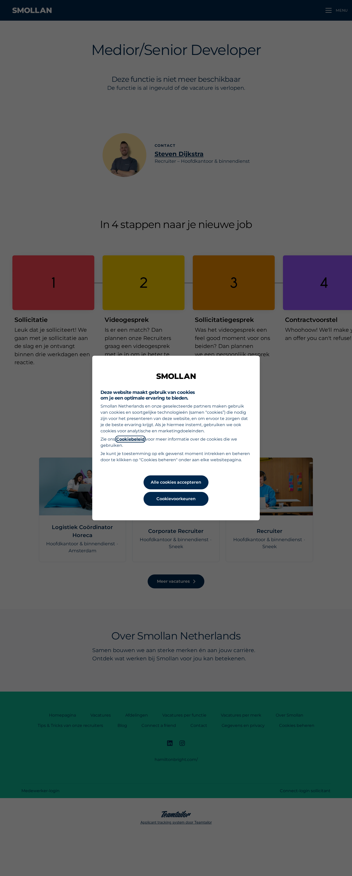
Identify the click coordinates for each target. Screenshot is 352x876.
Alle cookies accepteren (176, 482)
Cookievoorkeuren (176, 498)
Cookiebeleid (130, 439)
